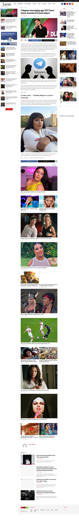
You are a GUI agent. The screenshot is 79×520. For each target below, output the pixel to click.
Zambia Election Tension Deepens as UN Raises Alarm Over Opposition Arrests (11, 85)
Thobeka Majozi (24, 100)
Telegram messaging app (39, 157)
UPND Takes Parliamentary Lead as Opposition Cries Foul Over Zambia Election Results (11, 66)
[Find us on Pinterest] (67, 4)
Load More (9, 109)
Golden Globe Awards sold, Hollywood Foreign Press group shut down (71, 43)
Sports (49, 3)
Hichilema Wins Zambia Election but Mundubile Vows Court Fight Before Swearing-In (11, 91)
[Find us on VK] (70, 4)
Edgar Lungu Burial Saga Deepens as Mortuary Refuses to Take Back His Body (11, 97)
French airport (25, 157)
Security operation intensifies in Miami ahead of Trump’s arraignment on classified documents (71, 35)
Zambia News (20, 3)
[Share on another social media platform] (56, 40)
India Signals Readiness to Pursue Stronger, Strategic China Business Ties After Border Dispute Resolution (46, 468)
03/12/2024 (44, 494)
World (39, 3)
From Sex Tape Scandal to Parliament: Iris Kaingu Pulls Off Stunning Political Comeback (11, 48)
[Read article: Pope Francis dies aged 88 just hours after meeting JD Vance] (28, 460)
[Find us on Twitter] (65, 4)
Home (15, 3)
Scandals (44, 3)
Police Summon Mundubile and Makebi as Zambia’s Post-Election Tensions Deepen (11, 27)
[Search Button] (76, 4)
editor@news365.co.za (24, 511)
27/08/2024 (30, 15)
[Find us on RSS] (72, 4)
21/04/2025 (44, 458)
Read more (49, 155)
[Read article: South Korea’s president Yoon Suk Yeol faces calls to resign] (28, 484)
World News (25, 7)
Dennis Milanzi (24, 15)
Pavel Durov (29, 43)
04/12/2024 (44, 482)
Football (34, 3)
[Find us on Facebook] (62, 4)
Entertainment (27, 3)
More (54, 3)
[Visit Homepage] (6, 4)
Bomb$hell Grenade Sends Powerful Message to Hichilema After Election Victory (11, 60)
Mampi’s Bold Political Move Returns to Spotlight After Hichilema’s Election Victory (10, 54)
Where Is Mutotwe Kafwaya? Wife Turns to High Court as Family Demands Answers (11, 79)
